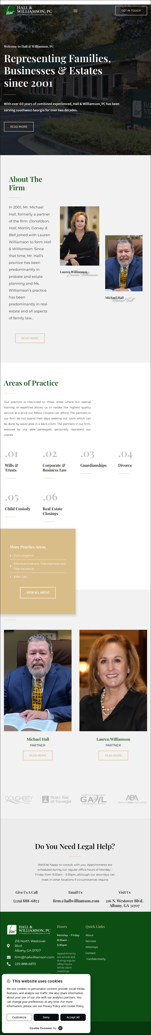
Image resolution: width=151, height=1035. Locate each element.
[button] (75, 10)
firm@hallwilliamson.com (76, 900)
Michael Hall (114, 297)
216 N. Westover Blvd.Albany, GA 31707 (124, 903)
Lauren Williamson (73, 272)
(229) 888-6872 (26, 900)
